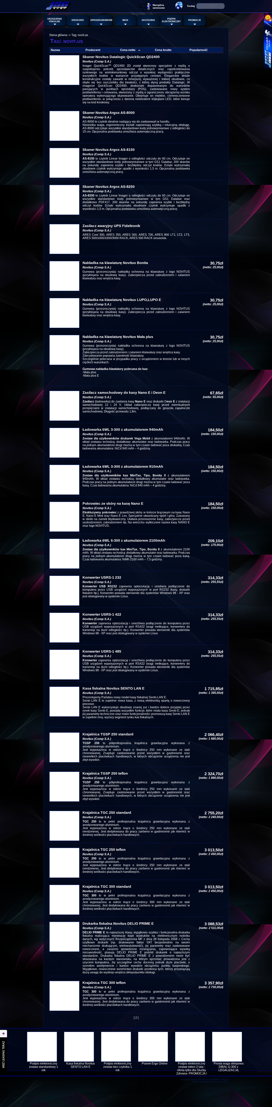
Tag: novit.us (79, 35)
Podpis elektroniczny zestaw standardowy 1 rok (43, 1067)
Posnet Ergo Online (154, 1063)
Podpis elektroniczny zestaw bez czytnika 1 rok (117, 1067)
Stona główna (58, 35)
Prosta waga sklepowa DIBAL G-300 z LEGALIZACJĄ (229, 1067)
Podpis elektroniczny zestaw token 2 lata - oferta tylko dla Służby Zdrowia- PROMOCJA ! (191, 1068)
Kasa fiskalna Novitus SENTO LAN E (80, 1065)
